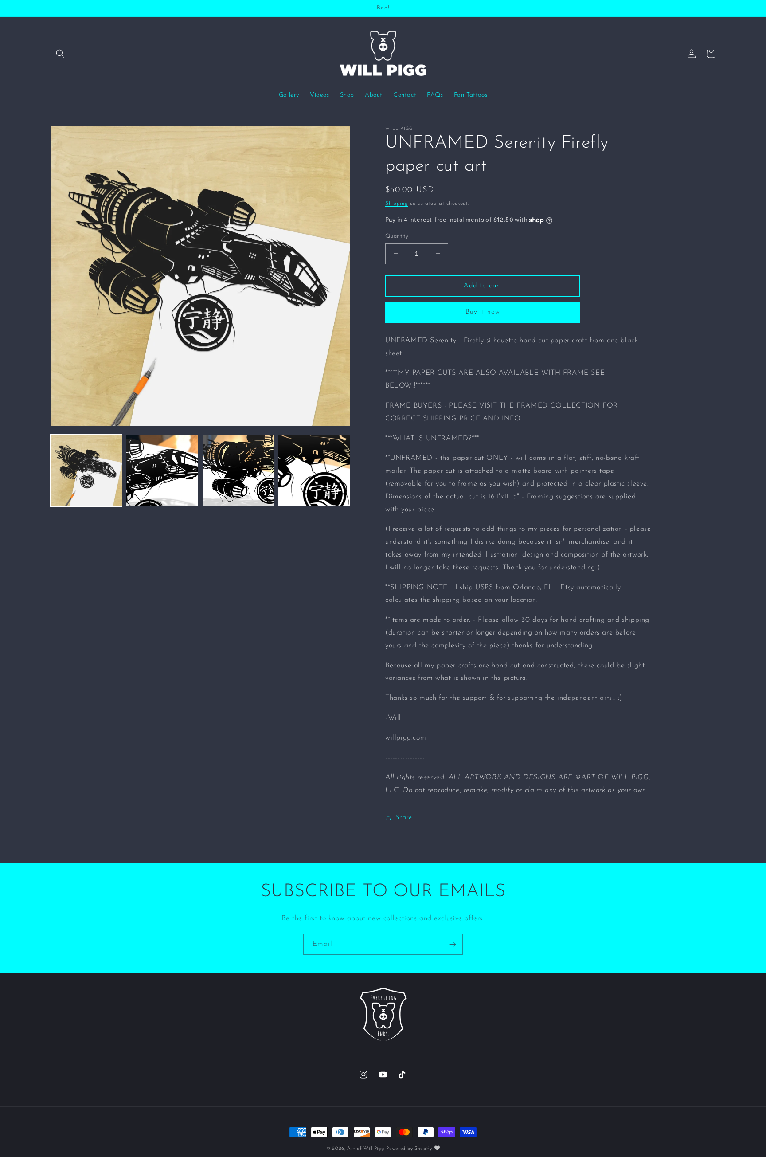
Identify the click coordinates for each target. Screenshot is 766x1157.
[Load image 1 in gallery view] (86, 470)
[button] (60, 53)
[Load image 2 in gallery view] (162, 470)
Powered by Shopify (409, 1148)
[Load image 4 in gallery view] (314, 470)
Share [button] (403, 817)
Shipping (396, 203)
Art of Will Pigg (365, 1148)
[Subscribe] (452, 944)
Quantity (396, 236)
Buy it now (482, 312)
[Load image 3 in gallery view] (238, 470)
